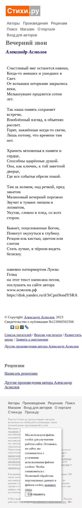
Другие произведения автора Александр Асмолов (42, 346)
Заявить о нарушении (32, 339)
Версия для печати (48, 335)
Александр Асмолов (26, 52)
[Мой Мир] (22, 327)
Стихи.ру (15, 412)
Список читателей (18, 335)
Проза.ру (32, 412)
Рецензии (59, 23)
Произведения (35, 23)
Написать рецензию (21, 373)
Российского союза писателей (49, 502)
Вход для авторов (22, 35)
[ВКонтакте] (12, 327)
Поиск (12, 29)
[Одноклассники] (17, 327)
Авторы (13, 23)
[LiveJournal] (26, 327)
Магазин (27, 29)
